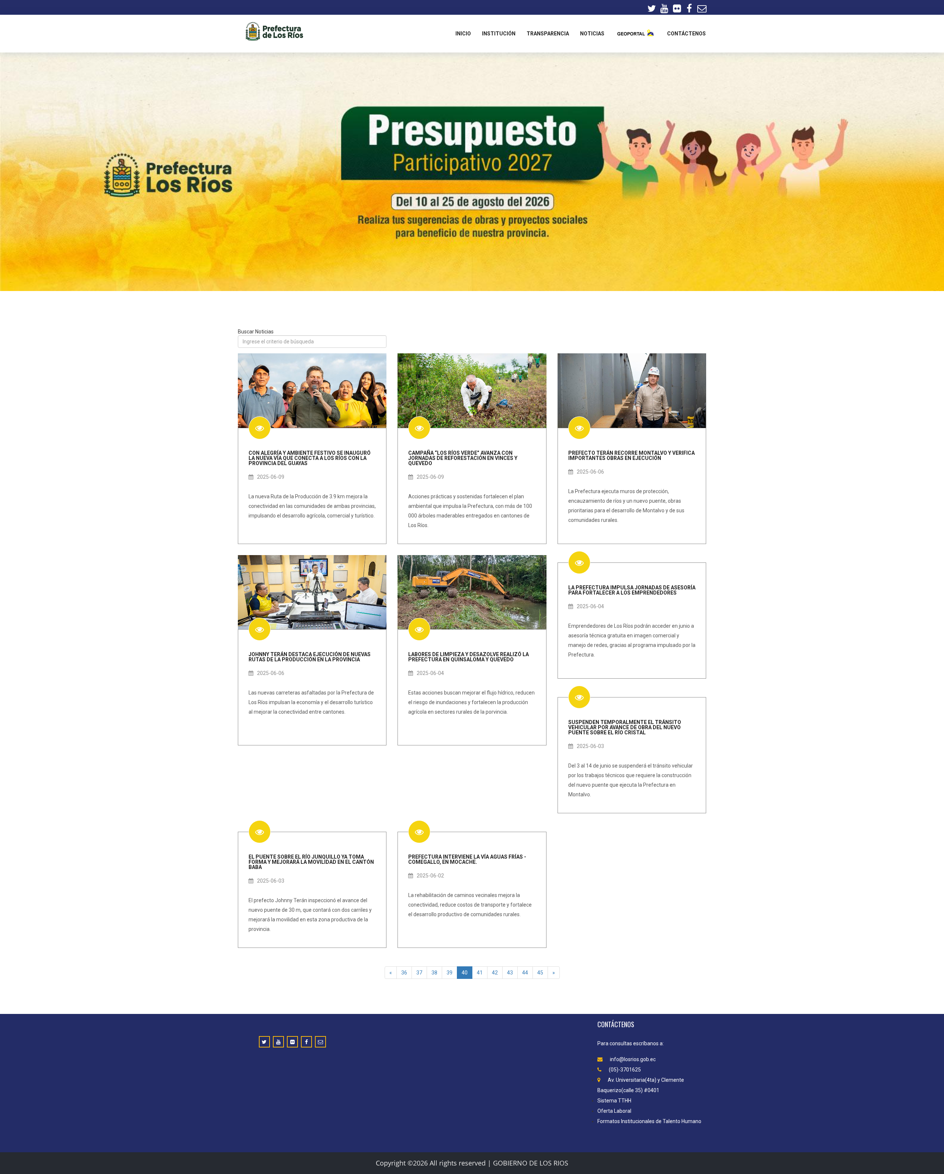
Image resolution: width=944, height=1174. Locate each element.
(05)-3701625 (625, 1070)
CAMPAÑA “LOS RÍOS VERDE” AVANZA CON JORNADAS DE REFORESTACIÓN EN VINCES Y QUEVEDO (462, 458)
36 (404, 973)
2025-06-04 (430, 673)
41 (480, 973)
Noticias (592, 34)
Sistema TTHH (614, 1101)
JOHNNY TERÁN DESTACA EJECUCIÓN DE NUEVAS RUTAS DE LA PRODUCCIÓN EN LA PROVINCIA (310, 656)
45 (540, 973)
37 (419, 973)
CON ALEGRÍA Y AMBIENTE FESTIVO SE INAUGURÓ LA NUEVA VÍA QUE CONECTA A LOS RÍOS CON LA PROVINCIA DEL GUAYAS (310, 458)
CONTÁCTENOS (686, 34)
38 (434, 973)
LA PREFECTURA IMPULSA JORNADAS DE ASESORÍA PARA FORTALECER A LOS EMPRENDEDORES (631, 590)
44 (525, 973)
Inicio (463, 34)
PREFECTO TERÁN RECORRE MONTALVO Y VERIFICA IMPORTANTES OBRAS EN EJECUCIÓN (631, 455)
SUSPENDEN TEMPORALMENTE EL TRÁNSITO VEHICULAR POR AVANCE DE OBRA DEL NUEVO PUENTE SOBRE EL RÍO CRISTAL (624, 727)
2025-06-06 (590, 472)
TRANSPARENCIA (548, 34)
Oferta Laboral (614, 1111)
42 (495, 973)
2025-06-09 (270, 477)
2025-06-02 (430, 876)
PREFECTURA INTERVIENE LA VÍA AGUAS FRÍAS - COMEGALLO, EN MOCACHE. (467, 859)
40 (465, 973)
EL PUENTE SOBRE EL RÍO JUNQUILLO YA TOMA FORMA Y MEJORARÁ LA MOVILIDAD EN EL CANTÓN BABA (311, 862)
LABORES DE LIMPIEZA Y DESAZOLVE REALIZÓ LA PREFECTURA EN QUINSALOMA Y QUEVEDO (468, 656)
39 (449, 973)
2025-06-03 (590, 746)
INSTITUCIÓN (499, 34)
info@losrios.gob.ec (633, 1059)
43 (510, 973)
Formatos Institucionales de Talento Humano (649, 1121)
